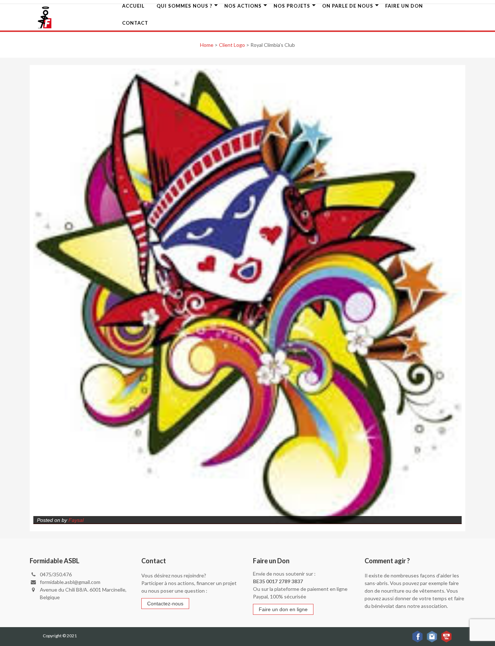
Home (206, 45)
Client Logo (232, 45)
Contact (135, 23)
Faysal (76, 520)
